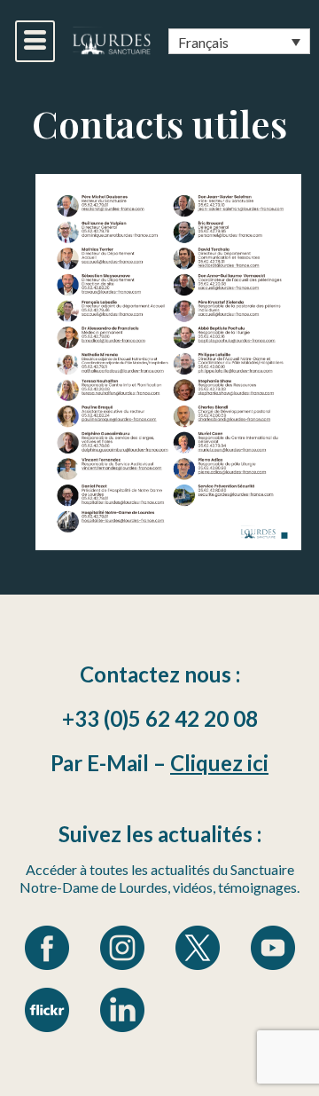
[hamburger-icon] (35, 41)
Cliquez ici (219, 763)
